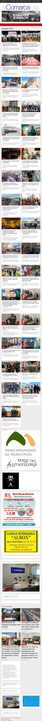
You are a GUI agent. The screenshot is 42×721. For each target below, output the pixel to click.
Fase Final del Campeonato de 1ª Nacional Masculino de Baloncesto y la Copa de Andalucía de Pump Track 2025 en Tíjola (11, 303)
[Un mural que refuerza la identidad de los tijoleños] (30, 82)
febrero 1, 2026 (25, 187)
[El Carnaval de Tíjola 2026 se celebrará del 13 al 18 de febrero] (11, 176)
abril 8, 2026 (24, 117)
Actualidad (21, 0)
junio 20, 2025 (4, 282)
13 (31, 701)
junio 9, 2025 (24, 282)
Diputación (29, 0)
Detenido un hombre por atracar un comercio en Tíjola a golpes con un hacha (30, 185)
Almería (17, 0)
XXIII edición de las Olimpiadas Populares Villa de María (11, 625)
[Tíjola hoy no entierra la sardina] (30, 367)
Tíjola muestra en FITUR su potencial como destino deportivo (10, 419)
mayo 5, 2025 (4, 353)
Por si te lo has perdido (7, 606)
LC (8, 46)
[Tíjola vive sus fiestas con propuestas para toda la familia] (11, 36)
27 (31, 704)
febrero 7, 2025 (25, 399)
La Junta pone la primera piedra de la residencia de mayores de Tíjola (30, 256)
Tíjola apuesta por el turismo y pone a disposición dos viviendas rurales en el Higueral (11, 139)
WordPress (10, 720)
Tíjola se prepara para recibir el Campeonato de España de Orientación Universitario (29, 115)
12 (28, 701)
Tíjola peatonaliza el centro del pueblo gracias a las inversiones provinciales (10, 69)
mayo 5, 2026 (4, 117)
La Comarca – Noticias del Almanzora (14, 718)
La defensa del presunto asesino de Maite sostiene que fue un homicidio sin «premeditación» (30, 328)
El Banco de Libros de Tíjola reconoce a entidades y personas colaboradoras (30, 232)
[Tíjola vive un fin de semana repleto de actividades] (11, 153)
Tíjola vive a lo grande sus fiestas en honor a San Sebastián (30, 207)
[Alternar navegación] (3, 24)
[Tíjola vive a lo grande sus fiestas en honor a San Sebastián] (30, 199)
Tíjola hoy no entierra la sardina (29, 374)
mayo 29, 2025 (24, 304)
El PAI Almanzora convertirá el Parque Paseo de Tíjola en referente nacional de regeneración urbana (31, 45)
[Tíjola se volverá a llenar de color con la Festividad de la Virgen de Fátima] (11, 106)
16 (38, 701)
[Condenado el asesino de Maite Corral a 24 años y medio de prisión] (30, 294)
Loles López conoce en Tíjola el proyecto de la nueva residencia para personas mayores (30, 397)
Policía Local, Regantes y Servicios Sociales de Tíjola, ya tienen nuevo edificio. (10, 397)
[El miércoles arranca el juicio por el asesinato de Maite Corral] (11, 343)
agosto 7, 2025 (24, 258)
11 (26, 701)
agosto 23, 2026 (24, 631)
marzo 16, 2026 (5, 141)
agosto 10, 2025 (5, 258)
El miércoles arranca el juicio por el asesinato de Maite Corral (10, 351)
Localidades (13, 0)
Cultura (25, 0)
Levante (34, 0)
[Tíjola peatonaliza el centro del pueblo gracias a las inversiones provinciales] (11, 60)
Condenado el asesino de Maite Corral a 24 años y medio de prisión (30, 302)
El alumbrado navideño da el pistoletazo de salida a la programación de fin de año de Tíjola (9, 232)
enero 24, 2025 (5, 421)
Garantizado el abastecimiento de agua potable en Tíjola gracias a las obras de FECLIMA (30, 279)
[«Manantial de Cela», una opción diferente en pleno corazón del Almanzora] (11, 271)
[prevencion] (10, 473)
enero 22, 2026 (24, 209)
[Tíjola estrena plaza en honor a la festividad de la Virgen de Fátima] (11, 248)
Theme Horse (7, 719)
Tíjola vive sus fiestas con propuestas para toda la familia (9, 44)
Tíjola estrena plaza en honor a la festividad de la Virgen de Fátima (10, 256)
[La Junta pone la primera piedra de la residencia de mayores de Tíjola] (30, 248)
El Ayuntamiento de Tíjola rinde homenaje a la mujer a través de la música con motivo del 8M (30, 139)
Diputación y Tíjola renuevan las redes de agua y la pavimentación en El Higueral (10, 91)
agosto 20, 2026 (4, 659)
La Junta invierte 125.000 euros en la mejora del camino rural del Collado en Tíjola (10, 208)
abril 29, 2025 (24, 354)
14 (33, 701)
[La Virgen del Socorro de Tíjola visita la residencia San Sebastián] (30, 153)
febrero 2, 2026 (5, 186)
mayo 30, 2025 (5, 307)
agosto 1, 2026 (24, 47)
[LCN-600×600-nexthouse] (18, 492)
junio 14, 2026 (4, 94)
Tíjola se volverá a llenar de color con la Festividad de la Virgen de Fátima (10, 115)
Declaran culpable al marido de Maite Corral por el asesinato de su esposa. (10, 328)
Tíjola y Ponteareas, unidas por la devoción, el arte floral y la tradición (30, 68)
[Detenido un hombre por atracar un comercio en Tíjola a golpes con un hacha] (30, 176)
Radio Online (38, 0)
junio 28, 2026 (4, 71)
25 (26, 704)
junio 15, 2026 (24, 70)
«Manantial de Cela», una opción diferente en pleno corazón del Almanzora (10, 279)
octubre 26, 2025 (25, 234)
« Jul (31, 707)
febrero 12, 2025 (5, 399)
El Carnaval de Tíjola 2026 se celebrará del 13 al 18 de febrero (10, 184)
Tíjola (4, 64)
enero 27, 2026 (5, 211)
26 (28, 704)
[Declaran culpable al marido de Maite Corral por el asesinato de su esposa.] (11, 319)
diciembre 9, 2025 (5, 236)
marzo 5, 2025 (24, 375)
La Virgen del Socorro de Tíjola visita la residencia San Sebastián (30, 161)
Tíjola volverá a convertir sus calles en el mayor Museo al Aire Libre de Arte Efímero (30, 352)
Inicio (9, 0)
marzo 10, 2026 (25, 141)
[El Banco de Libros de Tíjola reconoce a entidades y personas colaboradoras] (30, 223)
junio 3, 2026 (24, 92)
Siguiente (6, 429)
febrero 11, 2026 (25, 163)
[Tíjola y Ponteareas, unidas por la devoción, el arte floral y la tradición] (30, 60)
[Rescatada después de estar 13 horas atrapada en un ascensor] (11, 367)
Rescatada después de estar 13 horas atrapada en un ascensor (10, 374)
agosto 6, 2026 (5, 46)
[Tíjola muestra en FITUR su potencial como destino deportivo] (11, 411)
